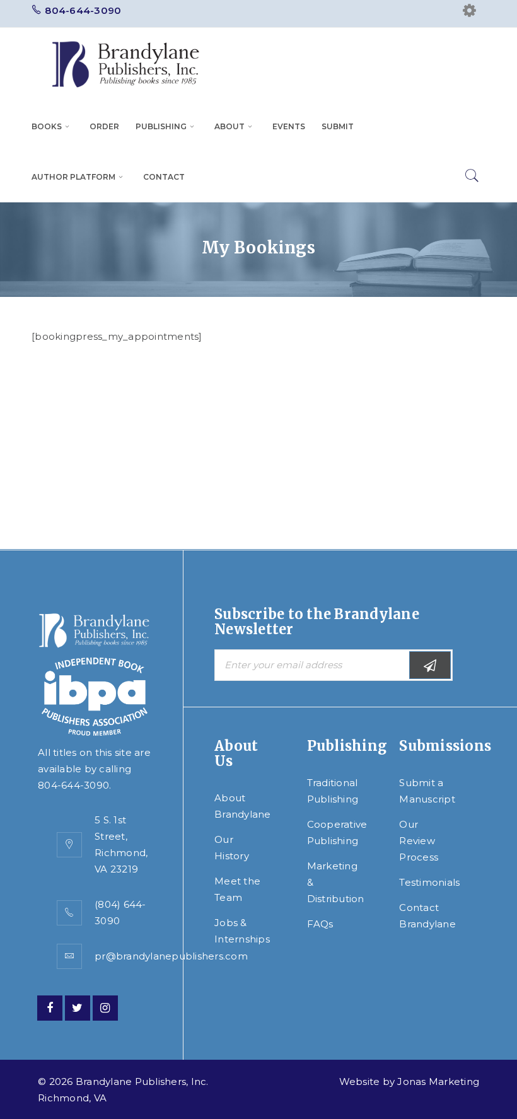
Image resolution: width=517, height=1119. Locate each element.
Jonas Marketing (438, 1081)
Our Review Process (418, 840)
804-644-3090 (83, 10)
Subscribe (430, 665)
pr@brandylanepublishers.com (171, 956)
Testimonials (429, 882)
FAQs (320, 924)
